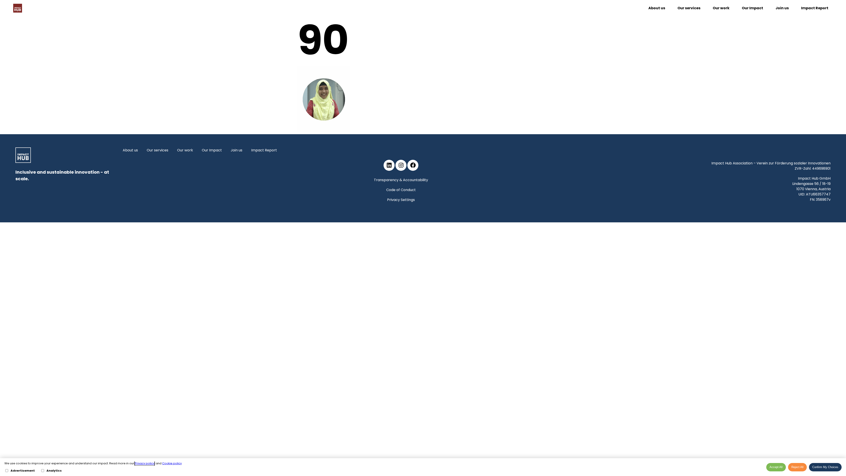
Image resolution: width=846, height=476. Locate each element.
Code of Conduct (401, 189)
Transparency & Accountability (401, 179)
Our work (721, 8)
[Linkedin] (389, 165)
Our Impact (752, 8)
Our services (688, 8)
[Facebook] (412, 165)
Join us (782, 8)
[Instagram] (400, 165)
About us (656, 8)
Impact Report (814, 8)
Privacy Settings (401, 199)
